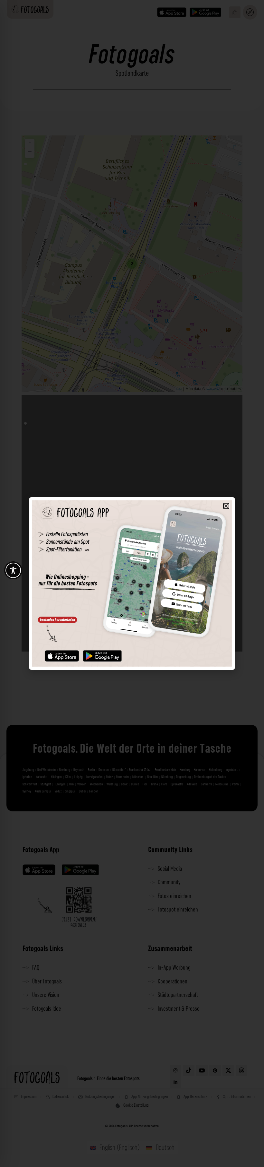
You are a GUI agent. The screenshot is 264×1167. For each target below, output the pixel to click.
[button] (226, 506)
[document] (132, 583)
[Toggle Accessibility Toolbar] (13, 570)
